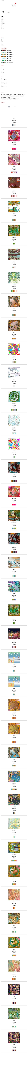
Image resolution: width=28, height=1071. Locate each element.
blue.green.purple (10, 62)
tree (14, 925)
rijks (14, 261)
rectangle (3, 23)
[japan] (14, 467)
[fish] (14, 111)
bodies (14, 356)
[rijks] (14, 254)
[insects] (14, 396)
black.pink (9, 50)
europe (14, 427)
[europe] (14, 420)
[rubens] (14, 230)
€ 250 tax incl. (4, 83)
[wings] (14, 277)
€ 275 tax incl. (4, 86)
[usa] (14, 301)
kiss (14, 901)
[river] (14, 871)
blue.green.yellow (10, 54)
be (1, 27)
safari (14, 213)
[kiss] (14, 894)
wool (2, 19)
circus (14, 166)
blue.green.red (9, 56)
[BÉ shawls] (14, 4)
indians (14, 142)
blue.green (9, 60)
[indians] (14, 135)
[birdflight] (14, 776)
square (2, 21)
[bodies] (14, 349)
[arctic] (14, 562)
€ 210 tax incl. (4, 79)
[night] (14, 182)
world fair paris (14, 522)
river (14, 878)
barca (14, 664)
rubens (14, 237)
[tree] (14, 918)
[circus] (14, 159)
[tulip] (14, 633)
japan (14, 474)
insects (14, 403)
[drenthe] (14, 847)
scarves (2, 17)
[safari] (14, 206)
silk (2, 20)
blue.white (9, 58)
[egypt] (14, 586)
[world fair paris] (14, 515)
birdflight (14, 783)
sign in (2, 0)
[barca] (14, 657)
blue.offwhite (9, 52)
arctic (14, 569)
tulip (14, 640)
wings (14, 284)
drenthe (14, 854)
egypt (14, 593)
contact (2, 28)
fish (14, 118)
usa (14, 308)
